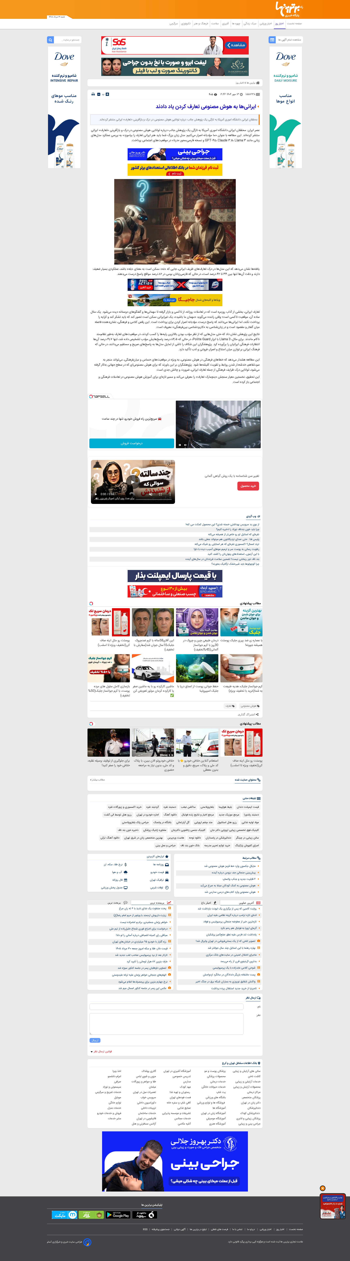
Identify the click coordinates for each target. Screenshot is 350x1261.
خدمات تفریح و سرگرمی (108, 1092)
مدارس (187, 1082)
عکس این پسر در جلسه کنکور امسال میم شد (142, 988)
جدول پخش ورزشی (112, 887)
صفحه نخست (294, 23)
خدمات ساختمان (147, 1113)
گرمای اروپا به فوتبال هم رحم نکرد (239, 928)
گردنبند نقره (152, 807)
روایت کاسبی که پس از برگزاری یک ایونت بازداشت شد (227, 909)
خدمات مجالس (182, 1118)
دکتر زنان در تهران (250, 1103)
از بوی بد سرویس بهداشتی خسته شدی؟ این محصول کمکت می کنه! (222, 525)
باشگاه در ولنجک (162, 822)
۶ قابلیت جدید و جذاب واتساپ (239, 879)
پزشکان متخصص (251, 1097)
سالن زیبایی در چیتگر (247, 838)
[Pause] (179, 445)
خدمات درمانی (218, 1082)
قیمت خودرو (157, 872)
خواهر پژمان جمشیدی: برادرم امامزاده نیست (144, 922)
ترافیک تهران (157, 880)
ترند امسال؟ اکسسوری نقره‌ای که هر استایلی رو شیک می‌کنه (227, 544)
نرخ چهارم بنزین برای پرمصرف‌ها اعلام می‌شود (143, 982)
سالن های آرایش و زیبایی (246, 1071)
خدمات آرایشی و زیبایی (247, 1082)
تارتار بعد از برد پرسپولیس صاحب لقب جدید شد (141, 955)
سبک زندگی (250, 23)
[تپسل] (91, 397)
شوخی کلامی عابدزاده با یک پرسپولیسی (234, 968)
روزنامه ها (158, 864)
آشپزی (225, 23)
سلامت (215, 23)
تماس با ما (237, 1229)
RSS (145, 1229)
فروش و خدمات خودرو (109, 1113)
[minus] (98, 94)
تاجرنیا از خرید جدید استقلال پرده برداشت (234, 989)
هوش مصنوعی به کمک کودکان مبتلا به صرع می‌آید (228, 886)
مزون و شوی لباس (146, 1076)
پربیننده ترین (157, 902)
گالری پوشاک (149, 1071)
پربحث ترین (114, 902)
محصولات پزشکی (216, 1076)
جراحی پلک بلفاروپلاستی (135, 822)
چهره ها (236, 23)
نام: (258, 1007)
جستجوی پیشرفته (161, 1229)
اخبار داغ (206, 902)
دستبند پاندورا (251, 815)
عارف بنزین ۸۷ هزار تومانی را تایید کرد (147, 961)
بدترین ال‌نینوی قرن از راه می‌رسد (238, 961)
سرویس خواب (148, 1097)
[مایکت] (64, 1215)
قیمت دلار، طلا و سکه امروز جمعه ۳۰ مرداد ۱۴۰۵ (142, 948)
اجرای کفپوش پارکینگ (247, 845)
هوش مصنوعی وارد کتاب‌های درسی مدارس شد (230, 892)
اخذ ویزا (117, 1071)
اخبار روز (279, 23)
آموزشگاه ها (219, 1108)
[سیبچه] (144, 1215)
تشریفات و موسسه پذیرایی (176, 1113)
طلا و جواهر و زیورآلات (144, 1082)
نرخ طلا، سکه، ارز (113, 864)
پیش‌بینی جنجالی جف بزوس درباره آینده (234, 873)
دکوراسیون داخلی (146, 1103)
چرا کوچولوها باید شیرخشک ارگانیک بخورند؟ (235, 564)
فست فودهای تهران (180, 1097)
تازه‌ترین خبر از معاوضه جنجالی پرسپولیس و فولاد (230, 922)
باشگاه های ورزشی (216, 1097)
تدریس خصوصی (182, 1076)
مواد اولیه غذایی (250, 822)
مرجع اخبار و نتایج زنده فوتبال (197, 815)
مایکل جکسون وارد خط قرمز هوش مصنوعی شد (230, 866)
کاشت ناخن (254, 1076)
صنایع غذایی (184, 1108)
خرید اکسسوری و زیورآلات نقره (125, 807)
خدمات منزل (114, 1108)
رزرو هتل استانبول (227, 822)
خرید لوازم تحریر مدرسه (217, 845)
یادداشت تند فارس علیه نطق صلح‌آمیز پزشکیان (231, 935)
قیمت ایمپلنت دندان (248, 807)
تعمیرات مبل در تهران (144, 1092)
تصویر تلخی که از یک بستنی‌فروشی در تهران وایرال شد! (225, 941)
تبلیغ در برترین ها (198, 1229)
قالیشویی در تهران (146, 1118)
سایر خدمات (114, 1118)
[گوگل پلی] (118, 1215)
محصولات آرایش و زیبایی (246, 1087)
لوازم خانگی (115, 1103)
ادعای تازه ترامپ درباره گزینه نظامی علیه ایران (232, 915)
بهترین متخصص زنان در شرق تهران (143, 838)
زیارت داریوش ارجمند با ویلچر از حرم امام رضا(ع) (140, 915)
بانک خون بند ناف (190, 845)
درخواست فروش (132, 443)
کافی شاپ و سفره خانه (179, 1103)
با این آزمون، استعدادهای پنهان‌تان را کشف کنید (233, 554)
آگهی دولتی (180, 1229)
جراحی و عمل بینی (166, 845)
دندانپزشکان (254, 1108)
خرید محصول (248, 486)
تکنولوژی (186, 23)
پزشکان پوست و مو (215, 1071)
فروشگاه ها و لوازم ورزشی (211, 1103)
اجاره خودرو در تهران (148, 815)
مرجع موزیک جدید (229, 815)
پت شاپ (221, 1092)
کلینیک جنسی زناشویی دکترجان (188, 830)
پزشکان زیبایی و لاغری (248, 1118)
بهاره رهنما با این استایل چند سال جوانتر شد (231, 948)
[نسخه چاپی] (93, 94)
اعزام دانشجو (114, 1076)
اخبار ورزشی (266, 23)
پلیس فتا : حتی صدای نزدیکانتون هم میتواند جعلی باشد (229, 539)
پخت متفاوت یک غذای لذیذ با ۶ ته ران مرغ (142, 908)
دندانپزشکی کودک (250, 1113)
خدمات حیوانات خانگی (214, 1087)
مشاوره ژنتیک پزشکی (154, 830)
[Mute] (185, 445)
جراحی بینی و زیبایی (249, 1124)
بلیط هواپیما (225, 807)
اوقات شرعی (157, 887)
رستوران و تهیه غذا (180, 1092)
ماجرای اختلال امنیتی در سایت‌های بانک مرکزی (231, 955)
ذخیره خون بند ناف (128, 830)
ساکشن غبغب (188, 807)
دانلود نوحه (195, 838)
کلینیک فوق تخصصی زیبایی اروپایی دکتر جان (234, 830)
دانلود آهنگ (170, 815)
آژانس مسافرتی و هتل (144, 1124)
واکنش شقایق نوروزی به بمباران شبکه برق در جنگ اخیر (225, 982)
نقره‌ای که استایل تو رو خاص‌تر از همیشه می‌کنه (233, 534)
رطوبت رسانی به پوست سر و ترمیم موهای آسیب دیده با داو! (226, 549)
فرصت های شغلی (219, 1229)
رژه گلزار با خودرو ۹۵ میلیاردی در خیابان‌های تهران (139, 942)
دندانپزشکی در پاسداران (218, 838)
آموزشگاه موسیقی (216, 1118)
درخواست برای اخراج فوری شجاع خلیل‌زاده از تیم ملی (138, 929)
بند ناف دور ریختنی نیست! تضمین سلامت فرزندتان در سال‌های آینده (222, 559)
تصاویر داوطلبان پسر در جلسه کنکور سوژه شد (142, 968)
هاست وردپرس (176, 838)
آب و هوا (117, 872)
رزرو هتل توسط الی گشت (118, 815)
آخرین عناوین (246, 902)
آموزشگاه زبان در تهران (213, 1113)
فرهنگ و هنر (201, 23)
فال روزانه (117, 880)
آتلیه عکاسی (184, 1124)
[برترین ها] (287, 9)
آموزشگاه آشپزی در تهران (177, 1071)
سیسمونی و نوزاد (112, 1087)
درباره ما (251, 1229)
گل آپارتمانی (182, 822)
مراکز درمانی (253, 1092)
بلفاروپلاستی (207, 807)
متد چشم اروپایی (203, 822)
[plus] (107, 94)
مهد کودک (185, 1087)
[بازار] (91, 1215)
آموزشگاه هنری (217, 1124)
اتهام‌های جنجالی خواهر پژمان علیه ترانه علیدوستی (139, 975)
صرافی (117, 1082)
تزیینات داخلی (148, 1108)
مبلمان (152, 1087)
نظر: (258, 1015)
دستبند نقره (170, 807)
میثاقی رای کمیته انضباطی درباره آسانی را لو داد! (142, 935)
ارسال (95, 1040)
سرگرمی (174, 23)
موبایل (117, 1097)
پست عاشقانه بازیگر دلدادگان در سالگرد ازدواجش (229, 975)
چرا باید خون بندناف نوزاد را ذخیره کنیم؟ (237, 529)
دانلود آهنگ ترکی (109, 838)
